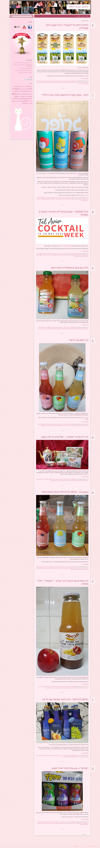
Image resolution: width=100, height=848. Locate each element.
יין (59, 755)
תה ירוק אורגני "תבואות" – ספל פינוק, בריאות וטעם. (64, 437)
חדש (56, 197)
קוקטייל (82, 256)
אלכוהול (61, 253)
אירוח (25, 86)
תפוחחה (42, 425)
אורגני (82, 82)
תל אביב (24, 103)
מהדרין (47, 566)
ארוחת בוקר (66, 327)
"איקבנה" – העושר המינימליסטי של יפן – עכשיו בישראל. (22, 62)
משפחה (30, 98)
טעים (75, 480)
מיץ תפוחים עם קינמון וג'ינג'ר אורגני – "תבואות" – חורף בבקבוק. (63, 582)
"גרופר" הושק (85, 417)
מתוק (26, 98)
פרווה (87, 83)
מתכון (23, 98)
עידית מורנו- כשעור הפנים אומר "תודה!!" (25, 72)
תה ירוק (60, 480)
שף (31, 103)
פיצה (29, 101)
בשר (13, 89)
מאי (92, 211)
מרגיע (69, 480)
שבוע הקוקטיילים (77, 256)
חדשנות (59, 424)
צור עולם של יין (65, 756)
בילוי (61, 197)
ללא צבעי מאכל (53, 568)
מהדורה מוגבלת (53, 328)
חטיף (31, 94)
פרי (85, 328)
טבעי (74, 568)
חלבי (28, 94)
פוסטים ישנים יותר (84, 834)
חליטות (78, 480)
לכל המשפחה (72, 82)
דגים (29, 91)
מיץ (46, 327)
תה (87, 480)
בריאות (79, 82)
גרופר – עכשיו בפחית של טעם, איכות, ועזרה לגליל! (65, 95)
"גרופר (87, 195)
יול (92, 340)
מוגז (56, 425)
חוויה (14, 91)
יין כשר (78, 756)
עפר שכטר (50, 425)
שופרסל (13, 101)
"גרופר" (77, 173)
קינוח (19, 101)
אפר (93, 437)
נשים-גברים (40, 327)
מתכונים (19, 98)
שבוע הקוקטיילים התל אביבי (64, 246)
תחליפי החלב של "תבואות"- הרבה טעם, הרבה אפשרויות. (67, 27)
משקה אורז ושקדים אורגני (56, 82)
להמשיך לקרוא (84, 78)
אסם (57, 823)
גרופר (70, 425)
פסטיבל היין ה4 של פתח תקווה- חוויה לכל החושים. (23, 70)
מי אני (83, 16)
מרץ (93, 491)
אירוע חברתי (65, 197)
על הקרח (86, 569)
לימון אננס (69, 328)
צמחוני (87, 82)
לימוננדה (62, 425)
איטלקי (69, 253)
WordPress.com (76, 846)
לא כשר (43, 253)
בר (57, 253)
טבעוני (77, 82)
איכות (67, 566)
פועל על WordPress (91, 846)
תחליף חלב (81, 83)
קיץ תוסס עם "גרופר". (78, 340)
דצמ (92, 768)
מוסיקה (19, 96)
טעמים (51, 197)
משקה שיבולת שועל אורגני (41, 82)
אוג (92, 267)
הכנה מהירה (24, 91)
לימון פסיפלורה (64, 328)
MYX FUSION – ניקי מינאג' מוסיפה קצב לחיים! (65, 699)
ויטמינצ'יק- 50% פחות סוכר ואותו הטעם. (69, 768)
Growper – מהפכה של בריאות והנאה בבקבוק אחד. (64, 492)
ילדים (46, 823)
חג (20, 91)
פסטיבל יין (48, 755)
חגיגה (53, 253)
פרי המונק (84, 824)
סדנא (87, 256)
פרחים (73, 823)
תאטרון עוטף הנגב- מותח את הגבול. (25, 68)
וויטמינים (54, 823)
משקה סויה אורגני (49, 82)
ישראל (49, 197)
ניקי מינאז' (70, 756)
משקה (69, 82)
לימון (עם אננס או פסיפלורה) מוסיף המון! (69, 268)
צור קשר (78, 16)
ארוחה (81, 480)
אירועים (22, 86)
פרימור (46, 328)
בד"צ (26, 89)
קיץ (87, 200)
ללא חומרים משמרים (60, 568)
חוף (57, 424)
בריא (81, 568)
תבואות (84, 83)
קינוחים (16, 101)
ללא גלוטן (38, 197)
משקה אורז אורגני (64, 82)
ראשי (87, 16)
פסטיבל (84, 256)
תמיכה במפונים (84, 200)
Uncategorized (72, 197)
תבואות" (83, 76)
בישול (21, 89)
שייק (39, 328)
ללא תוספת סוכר (48, 568)
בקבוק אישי (77, 328)
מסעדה (16, 96)
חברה (56, 253)
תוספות (52, 480)
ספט (92, 25)
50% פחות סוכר (61, 823)
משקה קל (38, 568)
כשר (46, 197)
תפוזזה (45, 425)
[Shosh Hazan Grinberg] (50, 7)
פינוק (31, 101)
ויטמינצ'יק (50, 823)
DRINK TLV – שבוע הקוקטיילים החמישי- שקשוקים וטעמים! (63, 213)
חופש (74, 328)
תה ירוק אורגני (56, 480)
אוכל (69, 327)
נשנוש (15, 98)
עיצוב (13, 98)
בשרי (31, 91)
